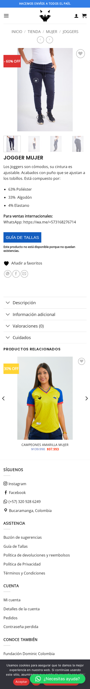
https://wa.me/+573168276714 (49, 222)
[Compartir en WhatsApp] (8, 274)
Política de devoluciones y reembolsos (36, 555)
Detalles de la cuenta (21, 608)
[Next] (79, 89)
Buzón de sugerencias (22, 537)
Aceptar (21, 681)
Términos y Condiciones (24, 573)
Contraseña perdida (20, 626)
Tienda (34, 31)
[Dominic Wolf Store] (45, 16)
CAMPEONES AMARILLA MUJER (45, 445)
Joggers (70, 31)
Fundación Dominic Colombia (29, 653)
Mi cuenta (12, 599)
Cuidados (22, 337)
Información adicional (34, 314)
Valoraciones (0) (28, 326)
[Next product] (40, 39)
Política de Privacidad (22, 564)
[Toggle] (7, 303)
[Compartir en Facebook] (16, 274)
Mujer (51, 31)
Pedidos (10, 617)
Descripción (24, 302)
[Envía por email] (24, 274)
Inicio (17, 31)
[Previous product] (49, 39)
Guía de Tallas (15, 546)
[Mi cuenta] (76, 16)
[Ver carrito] (84, 16)
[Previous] (11, 89)
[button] (6, 15)
